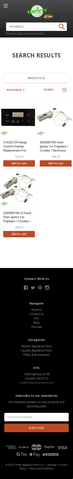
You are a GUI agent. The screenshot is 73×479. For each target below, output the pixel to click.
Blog (36, 322)
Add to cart (19, 163)
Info (36, 318)
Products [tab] (36, 78)
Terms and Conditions (41, 468)
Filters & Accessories (36, 354)
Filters (48, 89)
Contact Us (37, 314)
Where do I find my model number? (25, 33)
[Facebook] (26, 288)
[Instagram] (47, 288)
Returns (36, 309)
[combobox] (36, 26)
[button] (64, 89)
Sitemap (36, 326)
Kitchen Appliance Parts (36, 346)
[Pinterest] (40, 288)
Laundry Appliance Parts (36, 350)
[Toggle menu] (5, 5)
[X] (33, 288)
